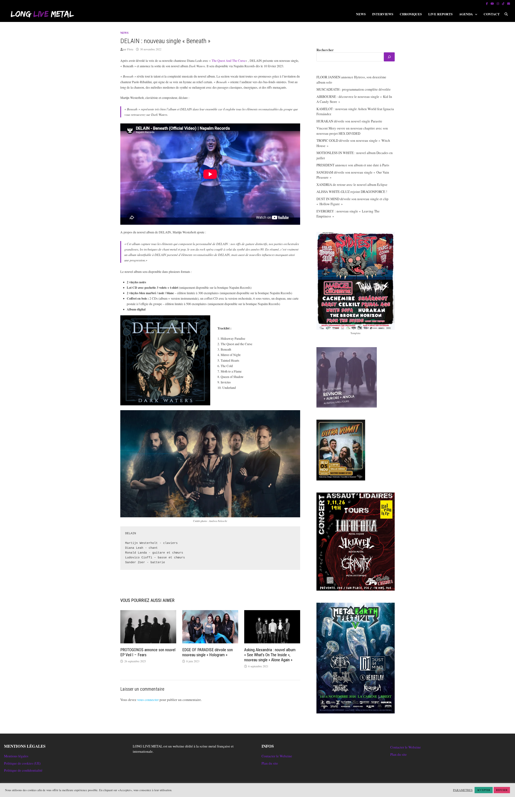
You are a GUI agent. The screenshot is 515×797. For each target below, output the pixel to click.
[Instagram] (498, 3)
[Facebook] (487, 3)
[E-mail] (508, 3)
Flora (130, 49)
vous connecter (148, 699)
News (361, 14)
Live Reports (440, 14)
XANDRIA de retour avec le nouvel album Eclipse (351, 184)
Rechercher (325, 49)
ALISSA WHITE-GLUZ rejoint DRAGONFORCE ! (351, 191)
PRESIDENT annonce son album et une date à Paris (352, 165)
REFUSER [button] (502, 790)
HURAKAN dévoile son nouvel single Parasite (349, 121)
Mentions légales (16, 756)
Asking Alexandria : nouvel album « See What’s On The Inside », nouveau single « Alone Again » (270, 654)
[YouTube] (493, 3)
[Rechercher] (389, 56)
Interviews (382, 14)
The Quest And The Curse (228, 60)
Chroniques (411, 14)
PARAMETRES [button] (463, 790)
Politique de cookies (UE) (22, 763)
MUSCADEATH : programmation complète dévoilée (353, 89)
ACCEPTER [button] (483, 790)
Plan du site (270, 763)
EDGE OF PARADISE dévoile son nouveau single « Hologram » (207, 652)
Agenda (466, 14)
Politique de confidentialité (23, 770)
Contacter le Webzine (277, 756)
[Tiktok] (503, 3)
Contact (492, 14)
